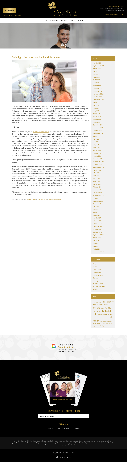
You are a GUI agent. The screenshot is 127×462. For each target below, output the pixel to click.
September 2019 (98, 201)
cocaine (102, 308)
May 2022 (96, 111)
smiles (94, 323)
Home (45, 20)
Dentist (95, 278)
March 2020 (97, 184)
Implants (64, 20)
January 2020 (97, 190)
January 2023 (97, 88)
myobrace (95, 317)
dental (108, 307)
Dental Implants (98, 275)
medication (102, 314)
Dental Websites (64, 456)
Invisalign (54, 20)
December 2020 (98, 159)
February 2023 (97, 85)
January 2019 (97, 223)
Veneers (81, 20)
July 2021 (96, 139)
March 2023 (97, 83)
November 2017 (98, 252)
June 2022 (96, 108)
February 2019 (97, 221)
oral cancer (104, 317)
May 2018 (96, 246)
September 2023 (98, 66)
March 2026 (97, 63)
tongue (94, 326)
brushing (103, 302)
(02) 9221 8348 (16, 15)
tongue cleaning (100, 326)
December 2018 (98, 226)
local (99, 314)
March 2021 (97, 150)
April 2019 (96, 215)
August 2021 (97, 136)
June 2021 (96, 142)
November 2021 (98, 128)
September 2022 (98, 99)
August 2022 (97, 102)
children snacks (103, 304)
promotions (110, 321)
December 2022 (98, 91)
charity (97, 304)
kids (102, 311)
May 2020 (96, 178)
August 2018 (97, 238)
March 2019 (97, 218)
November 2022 (98, 94)
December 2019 (98, 192)
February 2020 (97, 187)
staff (101, 323)
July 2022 (96, 105)
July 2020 (96, 173)
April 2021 (96, 147)
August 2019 (97, 204)
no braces (99, 317)
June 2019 (96, 209)
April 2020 (96, 181)
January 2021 (97, 156)
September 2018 (98, 235)
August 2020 (97, 170)
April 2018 (96, 249)
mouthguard (108, 314)
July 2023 (96, 71)
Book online (9, 10)
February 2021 (97, 153)
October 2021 (97, 130)
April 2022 (96, 114)
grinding (98, 311)
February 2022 (97, 119)
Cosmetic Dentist (98, 272)
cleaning (96, 307)
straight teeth (107, 323)
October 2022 (97, 97)
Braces (72, 20)
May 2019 (96, 212)
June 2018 (96, 243)
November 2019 (98, 195)
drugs (94, 311)
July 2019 (96, 207)
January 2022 (97, 122)
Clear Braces (97, 269)
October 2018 (97, 232)
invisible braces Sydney (41, 132)
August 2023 (97, 68)
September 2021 (98, 133)
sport (98, 323)
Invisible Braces (31, 199)
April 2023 (96, 80)
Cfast (94, 304)
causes (110, 301)
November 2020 (98, 161)
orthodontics (104, 321)
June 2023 (96, 74)
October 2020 (97, 164)
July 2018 (96, 240)
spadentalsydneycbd (55, 199)
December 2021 (98, 125)
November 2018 (98, 229)
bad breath (96, 302)
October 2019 (97, 198)
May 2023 (96, 77)
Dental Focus (65, 458)
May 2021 (96, 144)
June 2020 (96, 175)
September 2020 (98, 167)
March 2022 (97, 116)
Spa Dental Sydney (99, 286)
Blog (94, 264)
